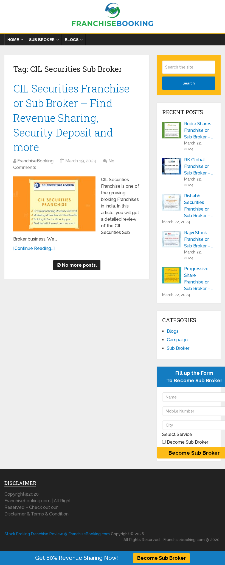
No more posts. (79, 265)
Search (188, 83)
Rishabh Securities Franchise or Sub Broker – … (198, 205)
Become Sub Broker (161, 558)
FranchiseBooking (35, 160)
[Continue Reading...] (34, 248)
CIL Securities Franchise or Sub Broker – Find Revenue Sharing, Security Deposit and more (71, 117)
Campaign (177, 339)
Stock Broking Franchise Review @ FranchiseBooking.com (57, 534)
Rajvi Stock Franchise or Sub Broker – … (198, 239)
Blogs (71, 39)
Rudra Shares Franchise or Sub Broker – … (198, 130)
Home (13, 39)
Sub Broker (42, 39)
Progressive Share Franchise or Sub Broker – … (198, 278)
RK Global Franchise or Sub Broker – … (198, 166)
